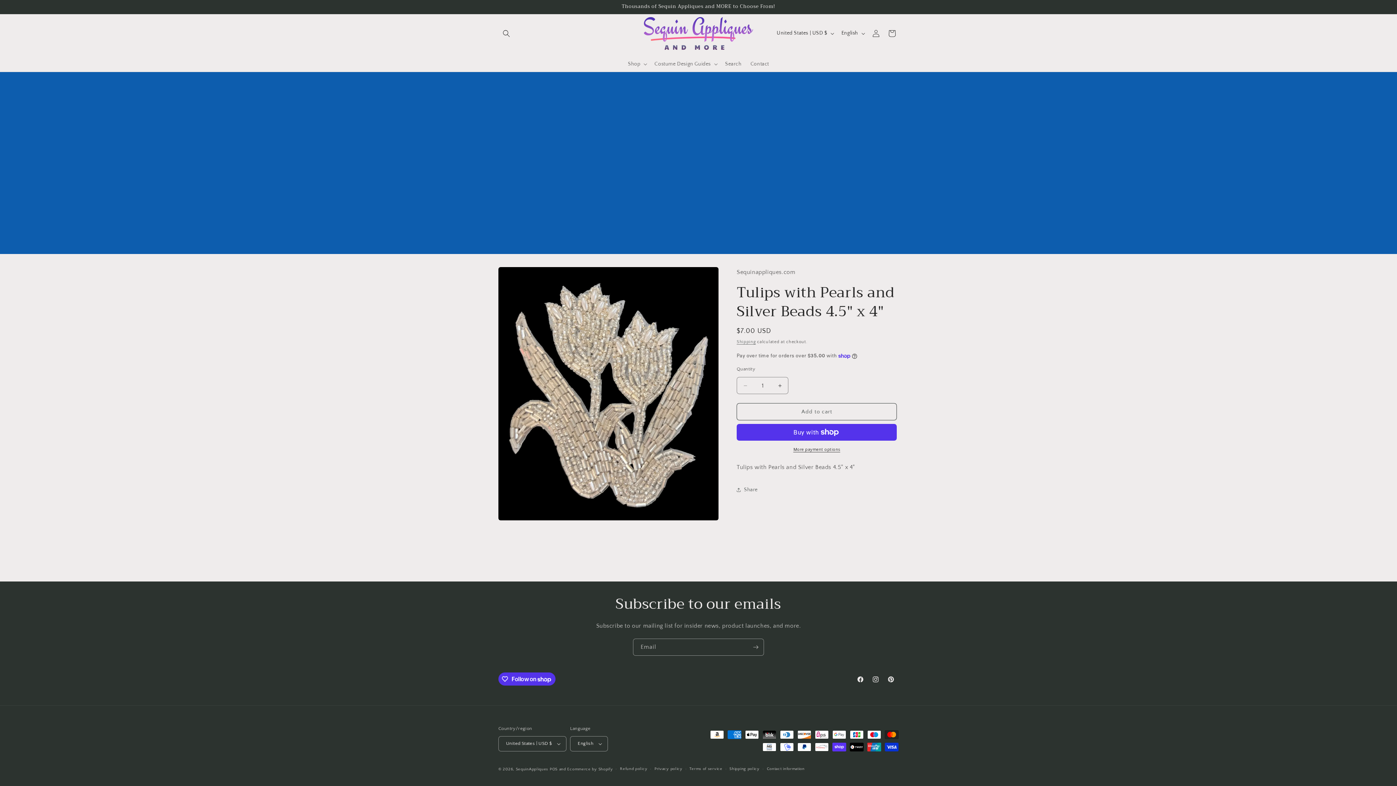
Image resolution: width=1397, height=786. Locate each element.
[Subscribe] (756, 647)
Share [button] (751, 490)
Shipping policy (744, 769)
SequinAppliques (532, 769)
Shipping (746, 342)
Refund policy (633, 769)
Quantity (746, 369)
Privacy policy (668, 769)
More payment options (816, 449)
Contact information (786, 769)
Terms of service (705, 769)
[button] (506, 33)
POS (554, 769)
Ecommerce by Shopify (590, 769)
